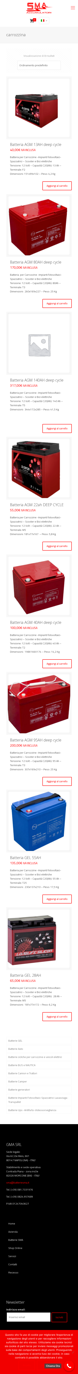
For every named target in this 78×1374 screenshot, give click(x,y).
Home (11, 1223)
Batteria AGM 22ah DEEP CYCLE (37, 504)
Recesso (13, 1272)
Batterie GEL (15, 1040)
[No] (73, 1352)
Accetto (27, 1365)
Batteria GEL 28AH (25, 975)
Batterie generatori (19, 1089)
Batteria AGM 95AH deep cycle (35, 740)
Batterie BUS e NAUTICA (21, 1065)
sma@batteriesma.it (17, 1182)
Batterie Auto (15, 1048)
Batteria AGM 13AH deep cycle (35, 144)
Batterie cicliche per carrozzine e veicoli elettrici (35, 1057)
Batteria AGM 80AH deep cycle (35, 262)
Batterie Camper (17, 1081)
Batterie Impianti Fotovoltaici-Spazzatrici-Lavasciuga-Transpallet (38, 1099)
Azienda (13, 1231)
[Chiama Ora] (69, 1366)
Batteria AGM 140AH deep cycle (36, 380)
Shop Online (15, 1248)
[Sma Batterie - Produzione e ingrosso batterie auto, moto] (39, 7)
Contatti (12, 1264)
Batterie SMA (15, 1239)
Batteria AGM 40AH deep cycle (35, 622)
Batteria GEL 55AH (25, 857)
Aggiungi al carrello (57, 185)
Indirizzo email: (15, 1309)
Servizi (12, 1256)
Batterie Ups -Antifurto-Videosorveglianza (32, 1110)
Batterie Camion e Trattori (22, 1073)
